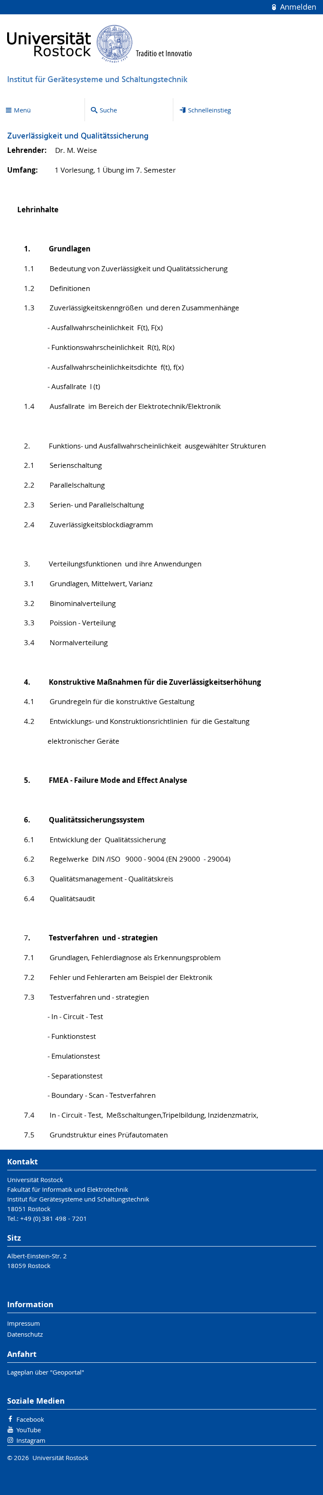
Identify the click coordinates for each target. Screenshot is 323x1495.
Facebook (30, 1419)
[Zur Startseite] (99, 44)
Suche (108, 110)
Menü (22, 110)
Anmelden (297, 7)
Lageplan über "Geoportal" (45, 1372)
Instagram (30, 1440)
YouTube (28, 1430)
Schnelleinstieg (209, 110)
